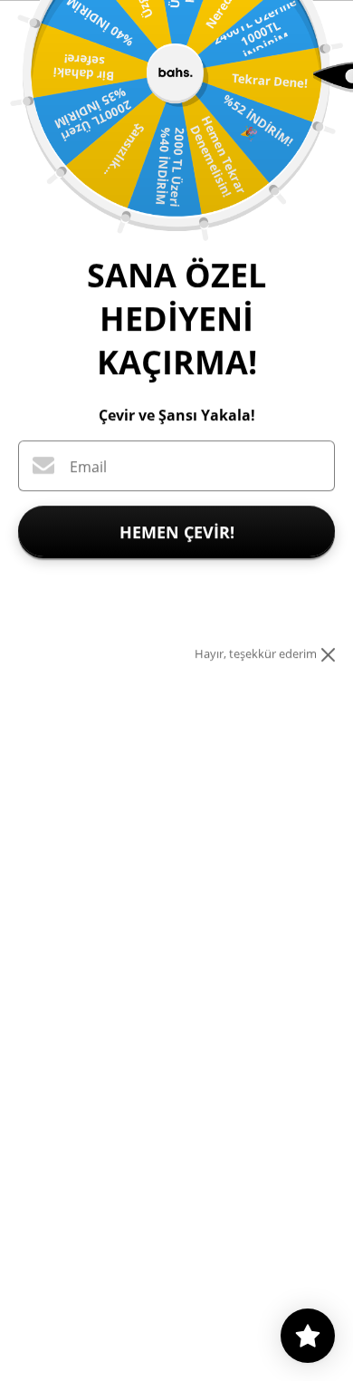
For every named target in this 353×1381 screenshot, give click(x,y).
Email (88, 466)
